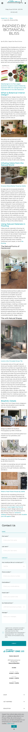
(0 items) (25, 3)
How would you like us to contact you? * (12, 562)
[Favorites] (22, 3)
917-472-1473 (14, 12)
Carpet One (4, 18)
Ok (14, 726)
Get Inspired (7, 701)
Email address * (6, 582)
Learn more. (11, 723)
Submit (14, 643)
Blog (11, 18)
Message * (4, 612)
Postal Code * (5, 592)
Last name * (5, 546)
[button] (19, 3)
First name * (5, 536)
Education (7, 708)
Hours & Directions (14, 663)
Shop (5, 695)
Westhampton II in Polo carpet (10, 84)
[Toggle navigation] (2, 3)
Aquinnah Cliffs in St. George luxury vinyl (13, 87)
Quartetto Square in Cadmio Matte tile (13, 86)
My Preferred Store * (7, 603)
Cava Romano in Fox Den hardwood (12, 89)
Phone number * (6, 572)
